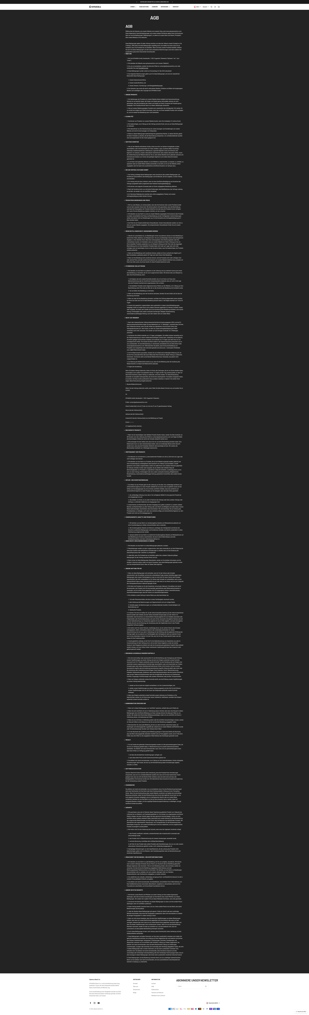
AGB (152, 986)
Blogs (134, 992)
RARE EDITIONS (144, 7)
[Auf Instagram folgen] (94, 1003)
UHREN (132, 7)
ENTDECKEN (164, 7)
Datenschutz (155, 989)
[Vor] (172, 2)
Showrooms (136, 989)
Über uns (135, 986)
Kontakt (135, 983)
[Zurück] (136, 2)
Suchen (153, 983)
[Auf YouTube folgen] (99, 1003)
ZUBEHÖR (155, 7)
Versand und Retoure (157, 992)
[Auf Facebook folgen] (90, 1003)
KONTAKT (176, 7)
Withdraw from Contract (158, 995)
